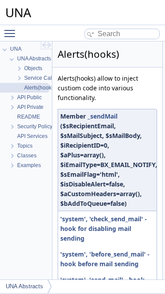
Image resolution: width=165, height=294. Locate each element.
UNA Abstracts (24, 286)
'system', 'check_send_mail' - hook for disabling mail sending (103, 228)
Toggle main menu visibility (11, 33)
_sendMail (102, 116)
